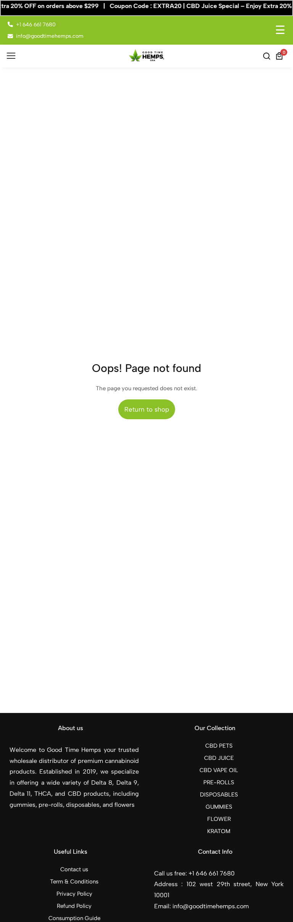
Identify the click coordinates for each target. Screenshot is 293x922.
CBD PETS (219, 745)
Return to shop (146, 409)
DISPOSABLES (219, 794)
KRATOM (218, 831)
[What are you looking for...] (267, 56)
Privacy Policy (74, 893)
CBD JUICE (219, 758)
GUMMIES (219, 806)
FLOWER (219, 819)
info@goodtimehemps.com (50, 36)
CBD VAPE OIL (219, 770)
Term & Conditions (74, 881)
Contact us (74, 869)
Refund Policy (74, 906)
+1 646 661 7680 (36, 24)
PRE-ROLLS (218, 782)
